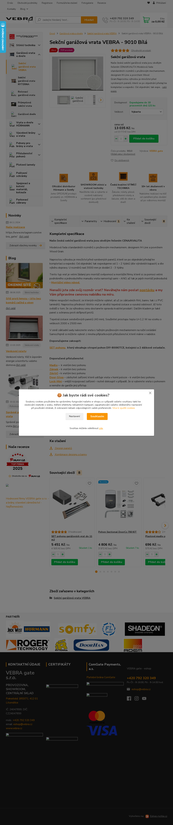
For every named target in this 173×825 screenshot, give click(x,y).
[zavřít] (150, 392)
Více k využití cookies (123, 408)
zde (101, 428)
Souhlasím (97, 416)
